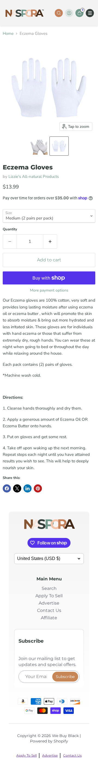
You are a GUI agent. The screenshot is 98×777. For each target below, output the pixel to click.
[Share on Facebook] (7, 488)
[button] (39, 146)
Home (8, 33)
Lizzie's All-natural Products (33, 176)
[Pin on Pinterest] (38, 488)
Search (49, 588)
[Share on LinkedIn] (27, 488)
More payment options (49, 290)
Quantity (10, 229)
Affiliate (49, 617)
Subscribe (65, 676)
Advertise (49, 603)
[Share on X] (17, 488)
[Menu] (90, 13)
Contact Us (49, 610)
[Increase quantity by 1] (50, 241)
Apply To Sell (49, 595)
